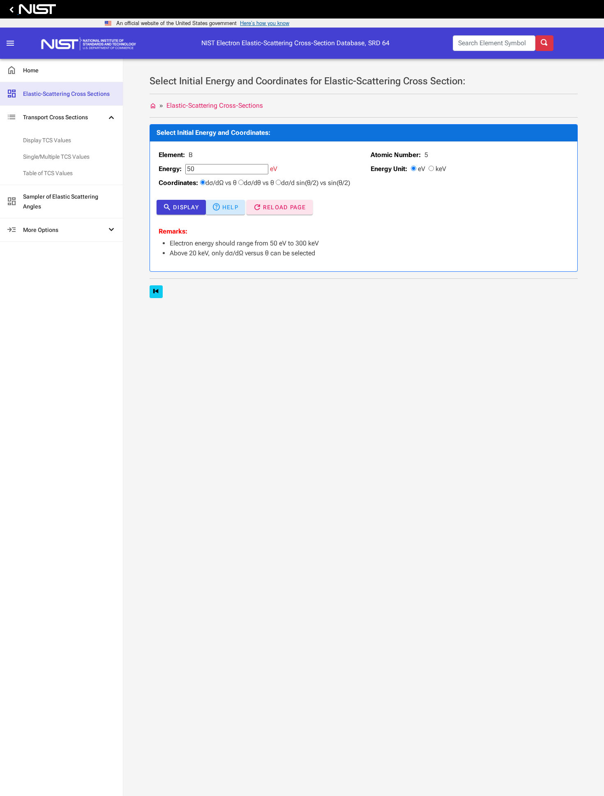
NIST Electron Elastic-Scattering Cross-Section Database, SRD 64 (295, 43)
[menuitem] (61, 70)
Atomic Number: (396, 155)
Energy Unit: (389, 169)
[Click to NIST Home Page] (90, 43)
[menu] (61, 150)
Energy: (170, 169)
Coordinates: (178, 183)
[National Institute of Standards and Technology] (31, 11)
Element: (172, 155)
